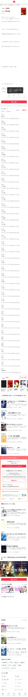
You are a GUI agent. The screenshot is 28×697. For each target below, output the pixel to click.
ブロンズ (7, 8)
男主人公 (4, 88)
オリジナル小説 (5, 89)
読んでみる (14, 579)
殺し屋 (4, 665)
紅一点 (13, 668)
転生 (14, 665)
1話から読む (14, 102)
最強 (19, 665)
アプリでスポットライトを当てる (14, 466)
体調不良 (4, 662)
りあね (3, 13)
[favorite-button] (9, 95)
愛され (16, 662)
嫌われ (22, 662)
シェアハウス (5, 668)
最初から (18, 110)
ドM (10, 662)
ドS (9, 665)
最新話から (24, 110)
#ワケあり (4, 557)
